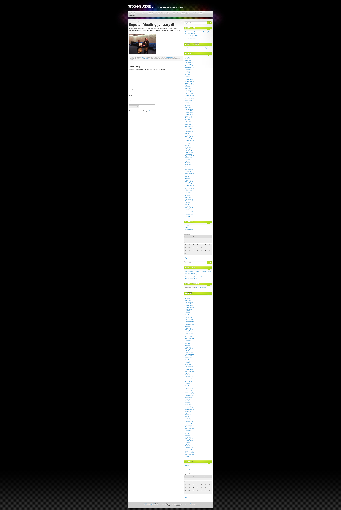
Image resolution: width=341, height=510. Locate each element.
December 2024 (189, 79)
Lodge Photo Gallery (195, 13)
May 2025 (187, 74)
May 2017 (187, 161)
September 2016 (189, 173)
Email (130, 95)
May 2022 (187, 119)
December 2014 (189, 201)
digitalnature (193, 504)
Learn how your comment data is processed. (161, 111)
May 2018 (187, 145)
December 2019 (189, 130)
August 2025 (188, 69)
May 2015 (187, 194)
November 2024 (189, 81)
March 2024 (188, 88)
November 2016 (189, 169)
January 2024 (188, 92)
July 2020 (187, 123)
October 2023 (188, 97)
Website (131, 101)
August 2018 (188, 142)
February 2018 (189, 149)
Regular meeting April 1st (191, 35)
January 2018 (188, 150)
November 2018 (189, 140)
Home (133, 13)
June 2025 (187, 73)
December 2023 (189, 93)
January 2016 (188, 183)
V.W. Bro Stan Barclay (201, 48)
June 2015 (187, 192)
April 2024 (187, 86)
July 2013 (187, 216)
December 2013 (189, 211)
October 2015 (188, 187)
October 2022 (188, 116)
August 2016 (188, 175)
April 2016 (187, 178)
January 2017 (188, 166)
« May (185, 258)
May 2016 (187, 176)
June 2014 (187, 202)
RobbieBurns (179, 21)
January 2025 (188, 78)
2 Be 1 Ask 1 (141, 13)
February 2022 (189, 121)
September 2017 (189, 156)
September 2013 (189, 214)
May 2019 (187, 133)
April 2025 (187, 76)
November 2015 (189, 185)
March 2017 (188, 164)
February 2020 (189, 126)
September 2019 (189, 131)
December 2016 (189, 168)
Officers (132, 16)
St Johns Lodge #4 (141, 6)
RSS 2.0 (146, 58)
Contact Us (160, 13)
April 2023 (187, 105)
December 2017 (189, 152)
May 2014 (187, 204)
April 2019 (187, 135)
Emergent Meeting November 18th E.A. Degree (141, 21)
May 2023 (187, 104)
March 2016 (188, 180)
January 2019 (188, 138)
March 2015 (188, 197)
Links (183, 13)
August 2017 (188, 157)
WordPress (171, 504)
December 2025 (189, 66)
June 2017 (187, 159)
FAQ (168, 13)
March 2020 (188, 124)
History (175, 13)
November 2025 (189, 67)
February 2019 (189, 137)
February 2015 (189, 199)
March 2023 (188, 107)
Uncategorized (169, 57)
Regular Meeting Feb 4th (191, 39)
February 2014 (189, 208)
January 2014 (188, 209)
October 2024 (188, 83)
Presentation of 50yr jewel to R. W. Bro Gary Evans (198, 32)
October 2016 (188, 171)
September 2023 (189, 99)
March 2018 (188, 147)
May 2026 (187, 57)
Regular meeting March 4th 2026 (193, 37)
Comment (132, 72)
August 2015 (188, 190)
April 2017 (187, 163)
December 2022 (189, 112)
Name (131, 90)
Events (187, 225)
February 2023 (189, 109)
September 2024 (189, 85)
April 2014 (187, 206)
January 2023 (188, 111)
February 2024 (189, 90)
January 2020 (188, 128)
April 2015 (187, 195)
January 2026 (188, 64)
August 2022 (188, 118)
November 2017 (189, 154)
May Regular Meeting (191, 33)
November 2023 (189, 95)
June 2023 (187, 102)
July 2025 (187, 71)
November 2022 (189, 114)
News (186, 227)
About (150, 13)
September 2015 (189, 189)
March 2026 (188, 60)
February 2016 (189, 182)
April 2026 (187, 59)
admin (142, 57)
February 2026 (189, 62)
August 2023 (188, 100)
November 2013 (189, 213)
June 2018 (187, 144)
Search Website (209, 22)
